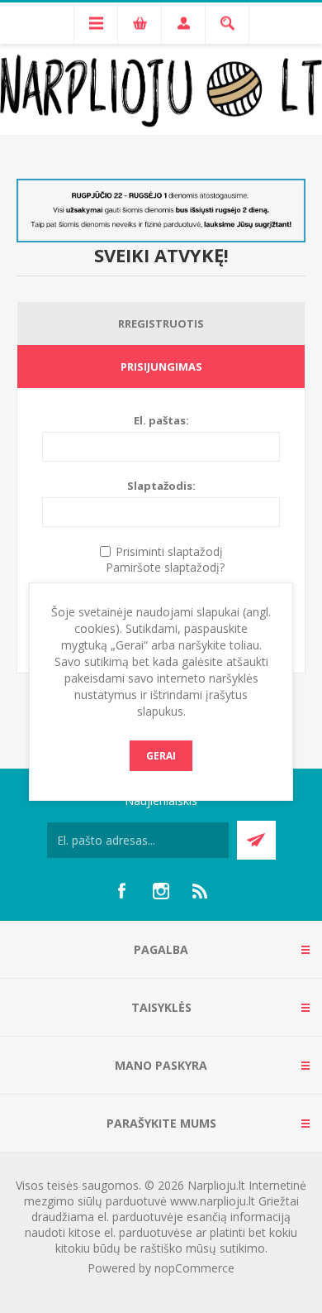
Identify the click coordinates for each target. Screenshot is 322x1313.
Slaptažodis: (161, 485)
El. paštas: (161, 420)
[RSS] (200, 891)
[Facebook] (121, 891)
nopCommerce (194, 1268)
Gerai (161, 756)
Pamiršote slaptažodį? (165, 567)
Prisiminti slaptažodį (169, 551)
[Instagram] (161, 891)
